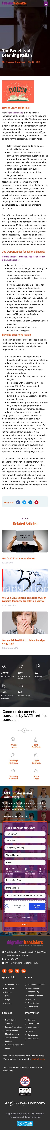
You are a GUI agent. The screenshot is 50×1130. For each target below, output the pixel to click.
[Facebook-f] (4, 971)
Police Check (36, 777)
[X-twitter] (10, 971)
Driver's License (14, 745)
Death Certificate (36, 761)
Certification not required (30, 872)
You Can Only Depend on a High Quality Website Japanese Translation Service (24, 599)
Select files (37, 906)
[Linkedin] (17, 971)
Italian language (15, 112)
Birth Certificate (36, 745)
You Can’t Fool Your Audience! (18, 558)
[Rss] (23, 971)
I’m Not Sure (42, 871)
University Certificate (13, 777)
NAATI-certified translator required (13, 871)
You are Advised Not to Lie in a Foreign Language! (23, 641)
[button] (46, 4)
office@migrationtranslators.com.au (18, 917)
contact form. (38, 1059)
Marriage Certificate (13, 761)
